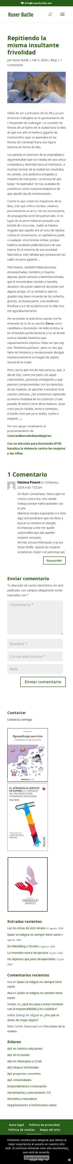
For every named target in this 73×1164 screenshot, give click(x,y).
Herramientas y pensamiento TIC (29, 1092)
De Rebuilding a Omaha (23, 946)
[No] (68, 1149)
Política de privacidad (44, 1125)
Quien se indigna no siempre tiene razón (34, 935)
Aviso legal (16, 1125)
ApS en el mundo (18, 1055)
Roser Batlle (21, 60)
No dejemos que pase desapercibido (31, 959)
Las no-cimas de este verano (26, 928)
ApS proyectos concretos (24, 1074)
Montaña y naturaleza (22, 1099)
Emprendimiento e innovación (27, 1086)
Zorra (50, 323)
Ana (9, 993)
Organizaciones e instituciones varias (32, 1105)
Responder (54, 560)
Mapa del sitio (50, 1130)
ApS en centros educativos (25, 1048)
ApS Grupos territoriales (23, 1067)
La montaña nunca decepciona (27, 953)
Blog (54, 60)
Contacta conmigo (19, 719)
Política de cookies (22, 1130)
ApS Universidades (19, 1080)
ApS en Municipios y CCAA (24, 1061)
